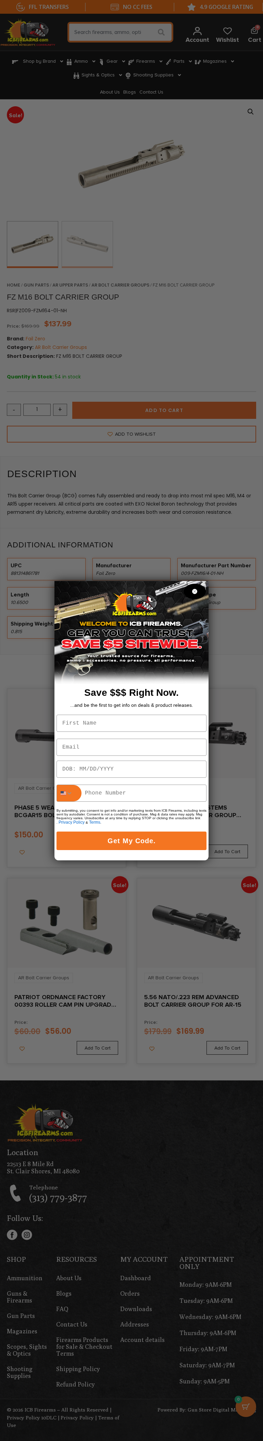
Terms (94, 822)
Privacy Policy (72, 822)
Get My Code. (132, 841)
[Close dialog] (195, 591)
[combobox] (69, 793)
